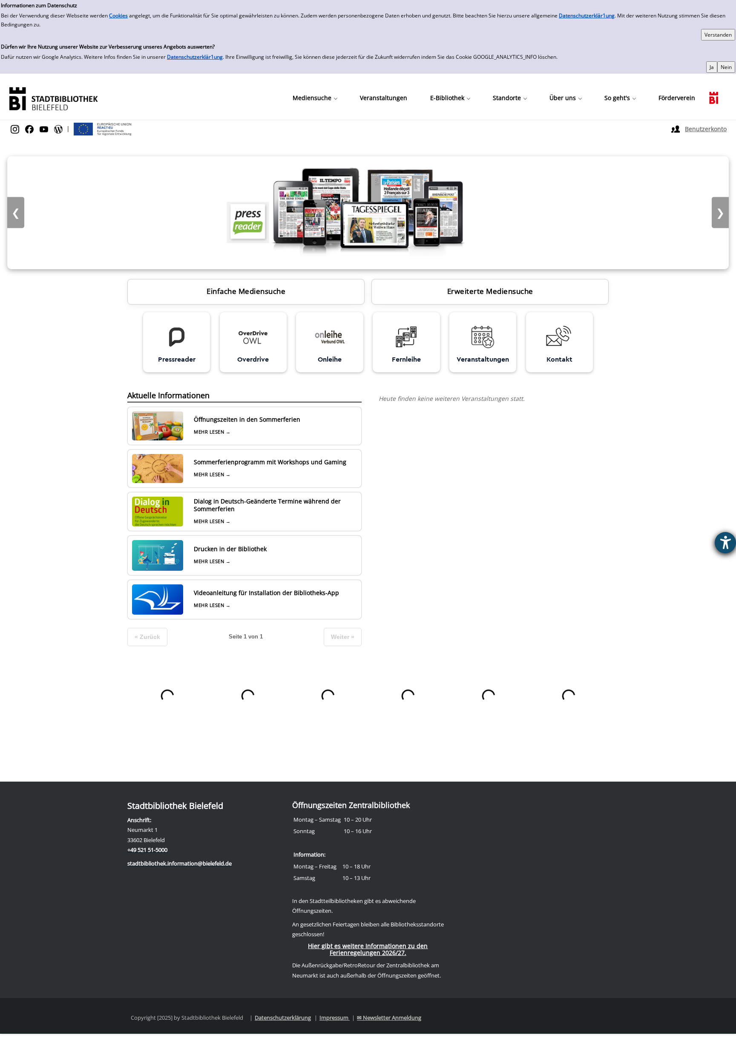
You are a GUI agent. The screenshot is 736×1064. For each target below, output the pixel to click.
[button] (315, 97)
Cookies (118, 15)
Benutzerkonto (706, 129)
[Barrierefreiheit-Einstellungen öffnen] (725, 542)
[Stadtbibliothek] (53, 98)
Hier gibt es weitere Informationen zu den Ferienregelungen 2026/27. (368, 949)
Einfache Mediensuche (246, 291)
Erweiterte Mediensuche (490, 291)
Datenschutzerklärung (283, 1017)
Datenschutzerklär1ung (587, 15)
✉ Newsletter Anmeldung (389, 1017)
